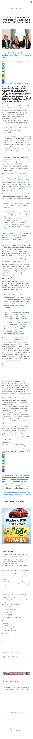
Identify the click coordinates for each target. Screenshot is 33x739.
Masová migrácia (7, 612)
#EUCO (20, 314)
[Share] (16, 81)
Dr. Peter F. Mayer (13, 83)
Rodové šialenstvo (7, 623)
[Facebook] (16, 72)
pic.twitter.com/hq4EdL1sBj (14, 149)
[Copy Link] (16, 78)
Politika (21, 55)
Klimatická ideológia (7, 609)
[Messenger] (16, 70)
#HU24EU (27, 136)
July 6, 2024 (20, 333)
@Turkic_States (24, 128)
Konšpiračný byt (7, 628)
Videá (3, 626)
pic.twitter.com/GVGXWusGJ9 (14, 224)
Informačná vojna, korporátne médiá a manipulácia (16, 54)
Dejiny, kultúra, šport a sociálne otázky (13, 594)
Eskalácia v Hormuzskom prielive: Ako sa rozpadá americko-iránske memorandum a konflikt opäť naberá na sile (16, 584)
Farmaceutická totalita (8, 597)
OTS (9, 442)
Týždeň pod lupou (8, 630)
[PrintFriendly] (16, 75)
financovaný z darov (20, 475)
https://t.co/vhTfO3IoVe (18, 329)
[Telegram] (16, 64)
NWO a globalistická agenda (10, 617)
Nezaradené (5, 615)
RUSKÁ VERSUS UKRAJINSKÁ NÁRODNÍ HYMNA (15, 554)
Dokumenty (13, 713)
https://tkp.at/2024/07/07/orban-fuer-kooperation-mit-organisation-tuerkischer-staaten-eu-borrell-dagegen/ (16, 447)
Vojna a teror (5, 633)
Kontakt (21, 713)
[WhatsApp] (16, 67)
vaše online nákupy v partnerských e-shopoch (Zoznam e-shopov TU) (15, 484)
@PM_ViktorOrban (11, 312)
